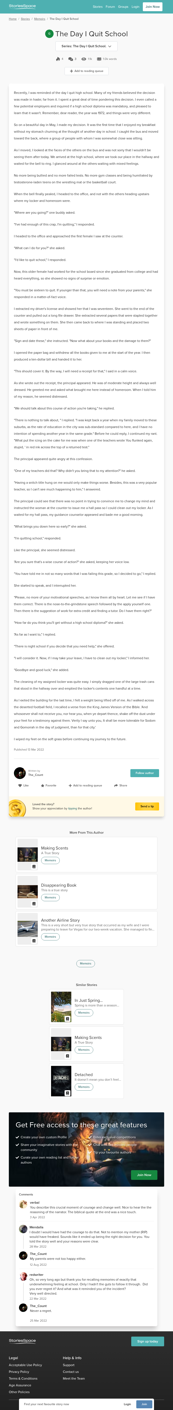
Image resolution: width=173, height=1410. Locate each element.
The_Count (38, 1253)
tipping (73, 808)
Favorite (51, 785)
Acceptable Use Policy (25, 1365)
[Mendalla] (23, 1229)
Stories (97, 6)
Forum (110, 6)
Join (144, 1404)
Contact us (71, 1371)
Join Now (153, 6)
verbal (34, 1202)
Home (13, 19)
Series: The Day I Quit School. (84, 46)
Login (127, 1404)
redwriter (36, 1274)
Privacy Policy (19, 1371)
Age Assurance (20, 1385)
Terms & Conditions (23, 1378)
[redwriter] (23, 1276)
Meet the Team (74, 1378)
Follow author (145, 773)
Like (26, 785)
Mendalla (36, 1227)
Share (123, 785)
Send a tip (147, 806)
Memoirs (39, 19)
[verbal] (23, 1204)
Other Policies (19, 1392)
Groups (123, 6)
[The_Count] (23, 1255)
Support (68, 1365)
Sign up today (147, 1341)
